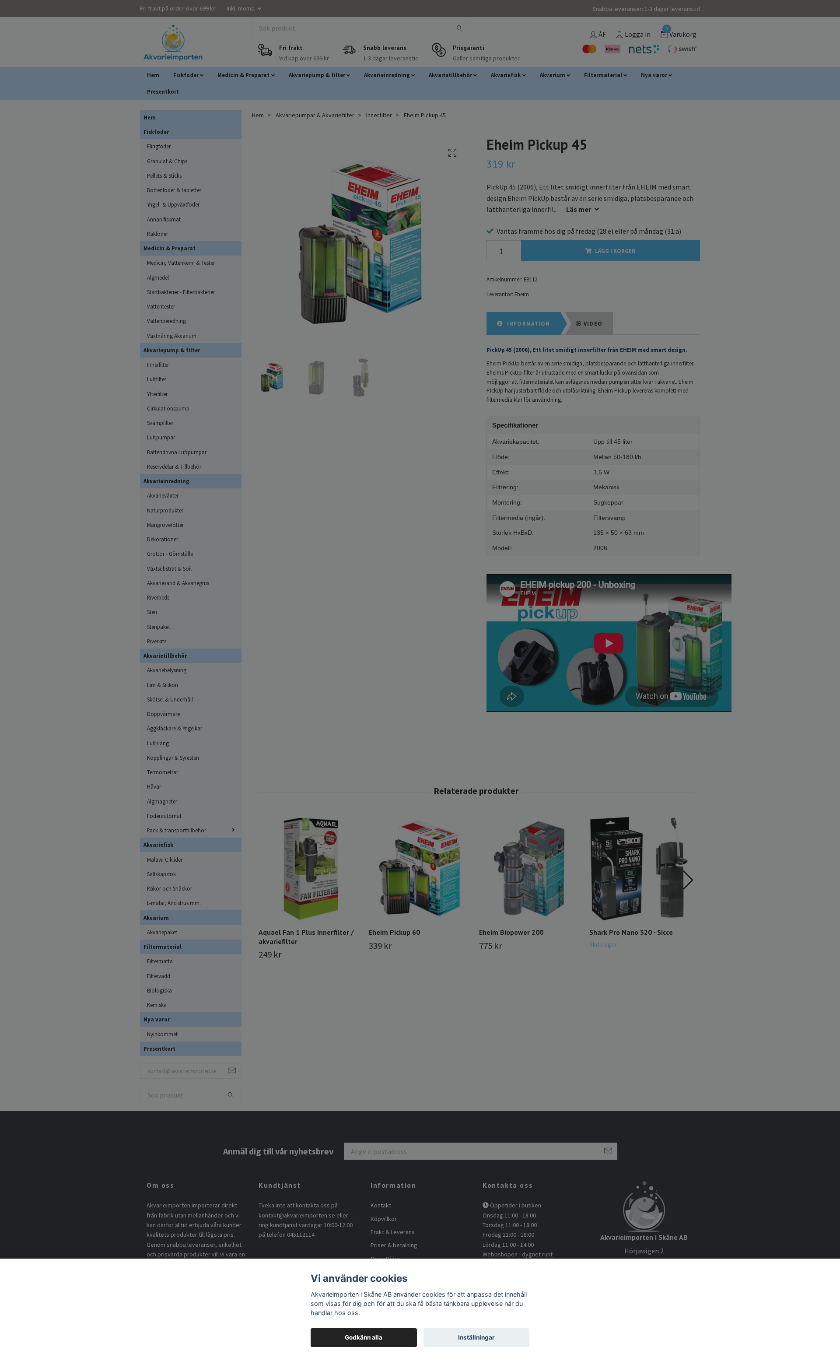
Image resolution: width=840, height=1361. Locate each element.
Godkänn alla (363, 1337)
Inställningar (476, 1337)
